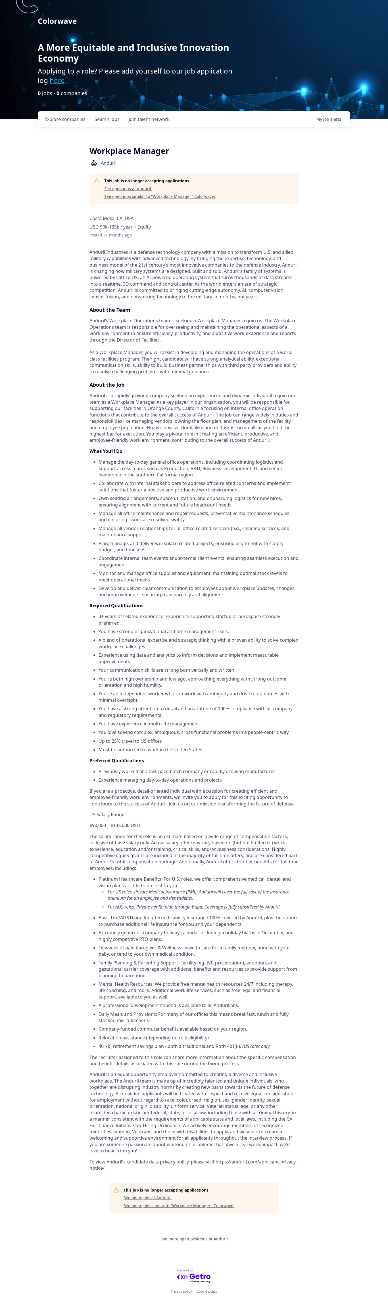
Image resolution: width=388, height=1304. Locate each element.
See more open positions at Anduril (194, 1239)
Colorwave (57, 21)
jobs (107, 119)
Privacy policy (181, 1291)
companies (65, 119)
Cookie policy (207, 1291)
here (57, 80)
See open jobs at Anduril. (128, 188)
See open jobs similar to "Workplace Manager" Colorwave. (159, 196)
